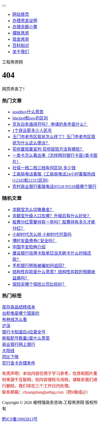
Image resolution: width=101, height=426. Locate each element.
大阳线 (8, 350)
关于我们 (20, 52)
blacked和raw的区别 (30, 118)
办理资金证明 (24, 20)
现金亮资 (20, 39)
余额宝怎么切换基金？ (33, 209)
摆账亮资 (20, 33)
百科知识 (20, 45)
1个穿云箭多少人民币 (32, 130)
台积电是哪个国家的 (20, 313)
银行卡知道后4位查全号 (24, 332)
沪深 (6, 326)
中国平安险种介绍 (29, 247)
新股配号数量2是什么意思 (26, 338)
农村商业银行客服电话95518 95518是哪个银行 (54, 186)
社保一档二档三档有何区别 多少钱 (44, 168)
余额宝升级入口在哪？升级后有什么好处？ (51, 216)
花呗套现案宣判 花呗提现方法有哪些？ (48, 149)
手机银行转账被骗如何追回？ (39, 265)
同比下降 (10, 357)
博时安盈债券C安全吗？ (34, 241)
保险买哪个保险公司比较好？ (39, 284)
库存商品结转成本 (18, 307)
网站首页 (20, 14)
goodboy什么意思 (28, 112)
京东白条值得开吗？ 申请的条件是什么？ (50, 124)
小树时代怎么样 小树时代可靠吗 (41, 234)
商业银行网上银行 (18, 344)
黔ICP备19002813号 (20, 419)
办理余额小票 (24, 27)
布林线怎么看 (14, 319)
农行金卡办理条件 (18, 363)
